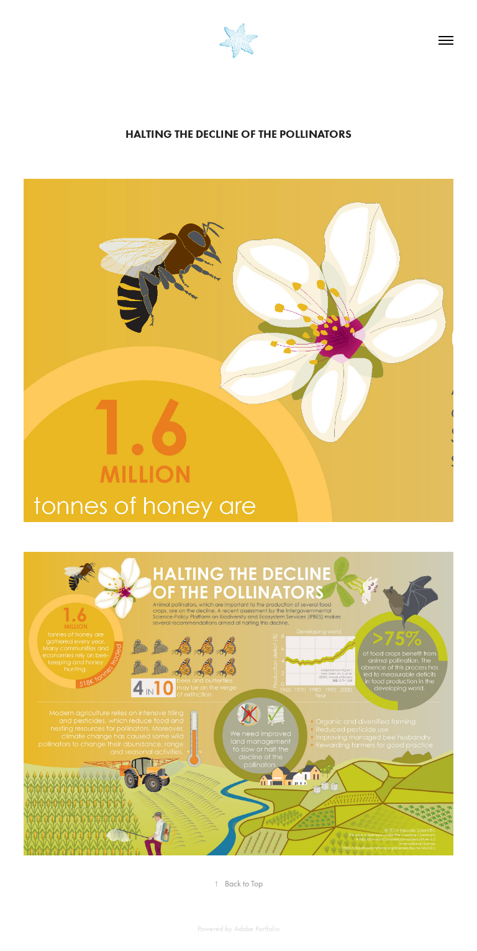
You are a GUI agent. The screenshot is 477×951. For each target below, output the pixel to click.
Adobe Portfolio (256, 928)
